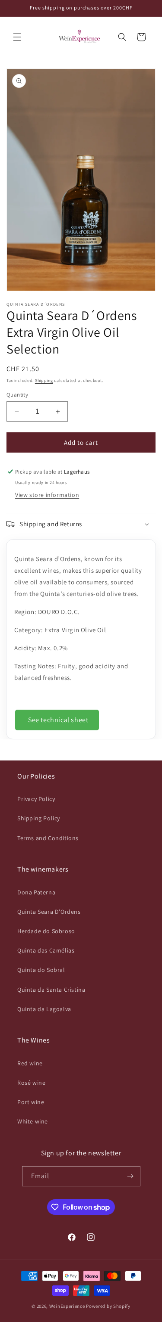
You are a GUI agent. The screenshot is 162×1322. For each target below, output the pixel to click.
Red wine (30, 1063)
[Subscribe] (130, 1176)
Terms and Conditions (48, 838)
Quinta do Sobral (41, 970)
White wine (32, 1121)
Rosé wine (31, 1082)
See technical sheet (58, 719)
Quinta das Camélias (45, 950)
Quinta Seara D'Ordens (49, 911)
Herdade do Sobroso (46, 931)
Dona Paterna (36, 892)
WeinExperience (67, 1306)
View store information (47, 495)
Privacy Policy (36, 799)
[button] (17, 37)
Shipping (44, 380)
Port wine (30, 1102)
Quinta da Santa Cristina (51, 989)
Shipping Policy (38, 818)
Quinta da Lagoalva (44, 1009)
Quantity (17, 394)
